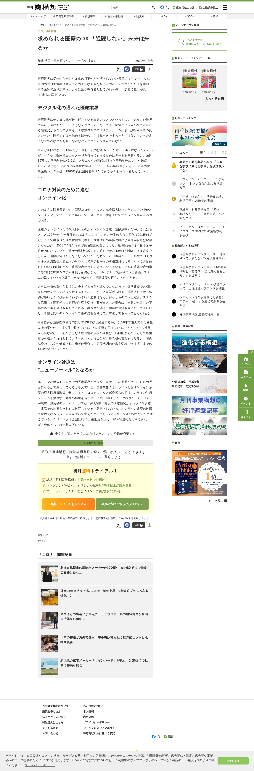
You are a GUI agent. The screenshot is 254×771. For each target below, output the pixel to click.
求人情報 (88, 711)
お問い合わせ (50, 733)
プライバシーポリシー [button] (40, 765)
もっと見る (212, 98)
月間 (224, 152)
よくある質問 (50, 728)
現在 (203, 152)
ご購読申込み (210, 7)
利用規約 (88, 717)
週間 (214, 152)
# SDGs (189, 16)
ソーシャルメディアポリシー (100, 728)
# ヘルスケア (38, 16)
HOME (41, 25)
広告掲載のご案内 (186, 7)
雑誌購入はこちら (53, 722)
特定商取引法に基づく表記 (99, 733)
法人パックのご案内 (54, 717)
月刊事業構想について (55, 706)
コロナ (42, 541)
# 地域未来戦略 (114, 16)
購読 (170, 736)
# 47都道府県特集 (64, 16)
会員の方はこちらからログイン (122, 504)
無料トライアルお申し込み (68, 504)
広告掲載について (94, 706)
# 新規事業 (89, 16)
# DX (164, 16)
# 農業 (214, 16)
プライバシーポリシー (96, 722)
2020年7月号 (55, 25)
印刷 (137, 69)
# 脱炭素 (139, 16)
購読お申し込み (51, 711)
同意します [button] (233, 760)
